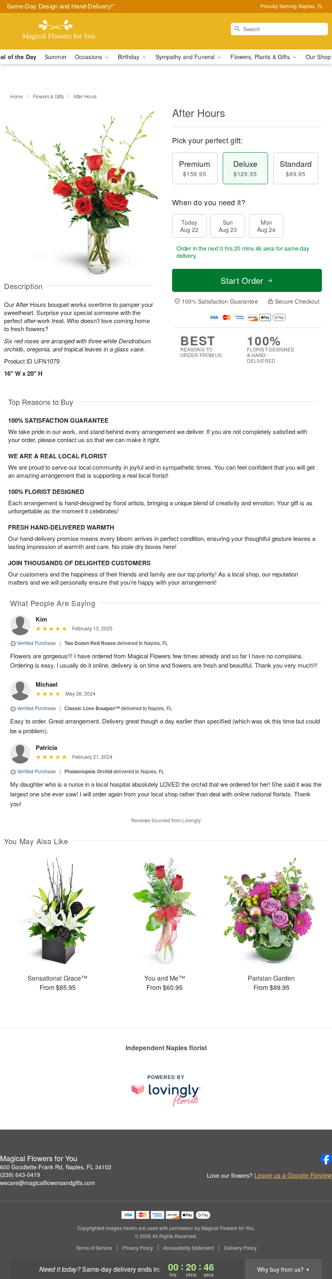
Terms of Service (94, 1247)
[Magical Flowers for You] (56, 31)
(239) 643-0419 (20, 1174)
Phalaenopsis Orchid (88, 771)
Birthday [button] (129, 57)
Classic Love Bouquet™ (92, 708)
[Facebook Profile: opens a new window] (326, 1158)
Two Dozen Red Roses (90, 643)
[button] (311, 1244)
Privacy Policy (137, 1247)
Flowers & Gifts (48, 96)
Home (16, 96)
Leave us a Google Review (293, 1175)
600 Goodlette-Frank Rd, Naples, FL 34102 (55, 1167)
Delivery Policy (240, 1247)
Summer (56, 57)
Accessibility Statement (188, 1247)
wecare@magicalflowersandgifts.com (47, 1183)
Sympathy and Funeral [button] (186, 57)
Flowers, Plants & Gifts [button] (260, 57)
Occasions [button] (89, 57)
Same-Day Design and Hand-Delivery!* (61, 6)
